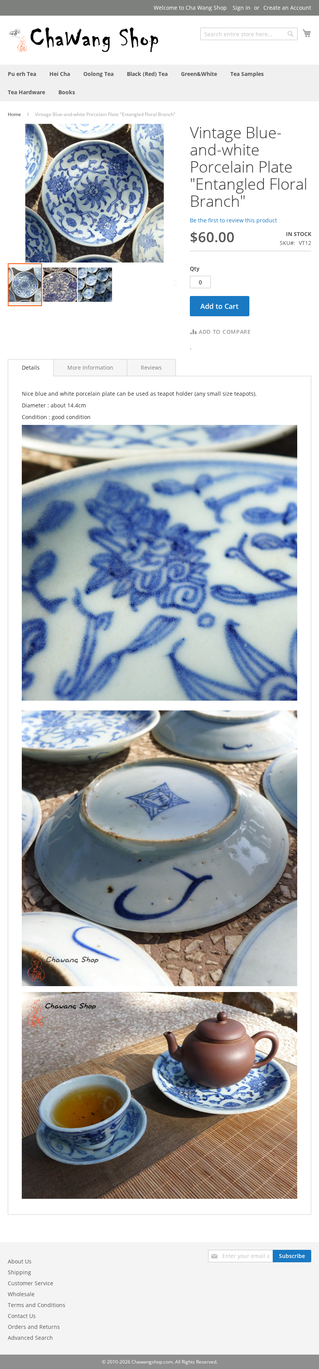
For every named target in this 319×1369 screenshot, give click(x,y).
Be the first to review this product (233, 220)
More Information (90, 367)
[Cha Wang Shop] (84, 40)
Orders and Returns (34, 1326)
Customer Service (30, 1283)
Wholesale (21, 1294)
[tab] (31, 367)
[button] (60, 285)
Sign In (242, 7)
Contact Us (22, 1316)
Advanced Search (30, 1337)
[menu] (159, 83)
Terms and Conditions (36, 1305)
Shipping (19, 1272)
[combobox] (249, 34)
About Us (20, 1261)
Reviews (151, 367)
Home (15, 114)
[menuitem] (22, 74)
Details (31, 367)
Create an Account (287, 7)
